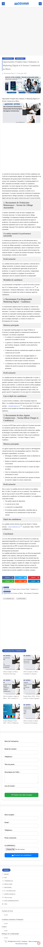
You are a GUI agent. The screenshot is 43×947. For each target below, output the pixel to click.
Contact (6, 930)
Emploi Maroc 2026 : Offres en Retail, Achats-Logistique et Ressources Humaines (31, 697)
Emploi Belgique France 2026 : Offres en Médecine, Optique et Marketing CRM (11, 722)
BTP (5, 877)
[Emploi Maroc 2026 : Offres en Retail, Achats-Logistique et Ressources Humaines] (31, 686)
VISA (5, 904)
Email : (7, 822)
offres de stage (8, 897)
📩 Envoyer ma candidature (21, 855)
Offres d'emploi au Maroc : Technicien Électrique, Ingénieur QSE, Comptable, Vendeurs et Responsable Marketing (11, 673)
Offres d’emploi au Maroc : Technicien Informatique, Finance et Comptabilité (31, 722)
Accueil (6, 915)
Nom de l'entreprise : (12, 741)
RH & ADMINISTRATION (11, 900)
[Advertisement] (21, 32)
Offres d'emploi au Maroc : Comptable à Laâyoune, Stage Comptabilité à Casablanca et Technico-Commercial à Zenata (31, 673)
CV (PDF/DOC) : (10, 845)
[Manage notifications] (38, 943)
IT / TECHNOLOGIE (10, 891)
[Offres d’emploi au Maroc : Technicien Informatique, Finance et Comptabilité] (31, 711)
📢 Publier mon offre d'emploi (21, 795)
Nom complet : (10, 815)
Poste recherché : (11, 838)
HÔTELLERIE (8, 884)
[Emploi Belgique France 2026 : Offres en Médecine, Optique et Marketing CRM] (11, 711)
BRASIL (6, 874)
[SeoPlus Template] (5, 941)
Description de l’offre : (12, 772)
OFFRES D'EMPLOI (9, 894)
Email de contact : (11, 749)
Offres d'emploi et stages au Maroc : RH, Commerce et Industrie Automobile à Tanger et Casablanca (11, 697)
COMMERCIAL (8, 58)
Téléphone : (9, 756)
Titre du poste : (10, 764)
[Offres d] (11, 662)
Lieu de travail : (10, 786)
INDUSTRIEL (20, 58)
